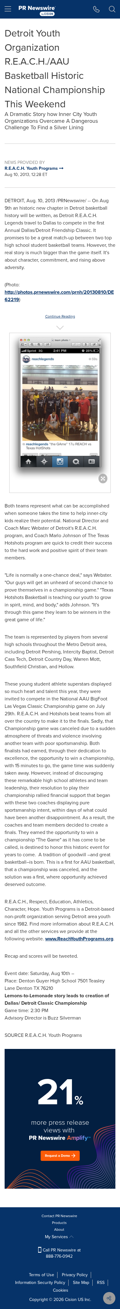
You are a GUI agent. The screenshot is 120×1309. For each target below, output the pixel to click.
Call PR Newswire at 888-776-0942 (61, 1253)
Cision (71, 1299)
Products (59, 1223)
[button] (60, 406)
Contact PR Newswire (59, 1216)
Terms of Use (41, 1275)
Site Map (81, 1282)
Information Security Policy (40, 1282)
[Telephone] (96, 9)
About (59, 1229)
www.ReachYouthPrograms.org (79, 938)
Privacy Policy (75, 1275)
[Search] (112, 9)
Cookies (60, 1290)
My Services (57, 1237)
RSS (101, 1282)
